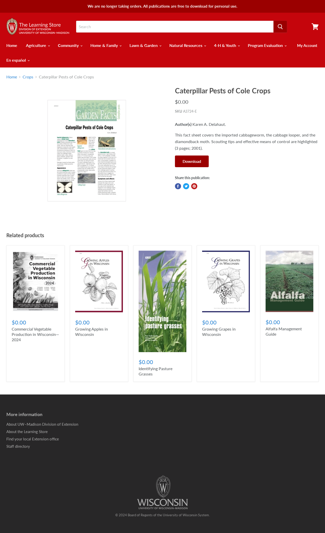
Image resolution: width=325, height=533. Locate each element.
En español (16, 60)
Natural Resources (186, 45)
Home (11, 45)
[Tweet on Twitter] (186, 186)
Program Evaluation (266, 45)
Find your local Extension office (32, 439)
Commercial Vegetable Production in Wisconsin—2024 (35, 334)
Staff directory (18, 446)
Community (69, 45)
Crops (28, 77)
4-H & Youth (225, 45)
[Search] (280, 26)
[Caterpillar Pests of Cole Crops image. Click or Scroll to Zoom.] (86, 151)
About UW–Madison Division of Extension (42, 424)
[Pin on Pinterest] (194, 186)
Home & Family (104, 45)
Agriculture (36, 45)
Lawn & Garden (144, 45)
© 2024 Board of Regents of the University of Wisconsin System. (162, 515)
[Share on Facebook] (178, 186)
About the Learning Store (27, 431)
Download (192, 161)
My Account (307, 45)
